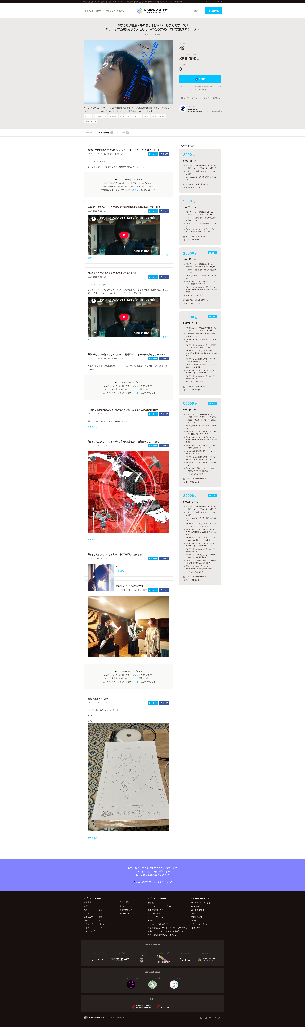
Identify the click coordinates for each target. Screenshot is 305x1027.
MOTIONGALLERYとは (200, 902)
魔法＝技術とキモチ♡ (98, 698)
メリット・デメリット (156, 917)
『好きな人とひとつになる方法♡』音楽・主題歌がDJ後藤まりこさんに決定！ (124, 441)
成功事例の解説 (154, 913)
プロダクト (103, 917)
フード (101, 927)
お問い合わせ (196, 913)
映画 (159, 34)
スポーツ (87, 927)
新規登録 (215, 11)
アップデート (105, 132)
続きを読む (92, 426)
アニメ (86, 913)
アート (101, 906)
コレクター (122, 132)
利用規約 (194, 920)
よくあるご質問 (197, 909)
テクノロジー (89, 924)
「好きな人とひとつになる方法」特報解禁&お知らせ (112, 272)
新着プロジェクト (127, 909)
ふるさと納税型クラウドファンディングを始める (166, 927)
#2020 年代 (195, 906)
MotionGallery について (214, 2)
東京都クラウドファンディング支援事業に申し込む (166, 931)
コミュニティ (89, 917)
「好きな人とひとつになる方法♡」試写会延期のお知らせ (115, 554)
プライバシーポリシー (200, 924)
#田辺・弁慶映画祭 (158, 116)
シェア (186, 98)
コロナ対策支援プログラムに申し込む (163, 934)
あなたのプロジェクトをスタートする (154, 882)
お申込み (151, 902)
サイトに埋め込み (213, 98)
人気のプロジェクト (128, 906)
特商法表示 (195, 927)
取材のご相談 (196, 917)
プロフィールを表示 (214, 111)
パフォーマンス (105, 924)
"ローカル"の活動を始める (158, 924)
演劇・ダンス (89, 920)
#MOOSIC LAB (90, 121)
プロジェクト (90, 132)
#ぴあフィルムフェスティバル (130, 116)
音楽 (100, 909)
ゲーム (101, 913)
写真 (86, 909)
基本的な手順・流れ (155, 909)
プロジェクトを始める (115, 11)
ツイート (197, 98)
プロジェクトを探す (93, 11)
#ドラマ (88, 116)
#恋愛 (146, 116)
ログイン (197, 11)
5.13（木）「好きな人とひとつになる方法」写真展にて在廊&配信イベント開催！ (125, 206)
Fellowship (152, 920)
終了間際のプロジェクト (129, 913)
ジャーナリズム (90, 931)
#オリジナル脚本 (100, 116)
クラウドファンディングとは (159, 906)
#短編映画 (113, 116)
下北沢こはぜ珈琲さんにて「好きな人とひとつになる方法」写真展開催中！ (123, 409)
